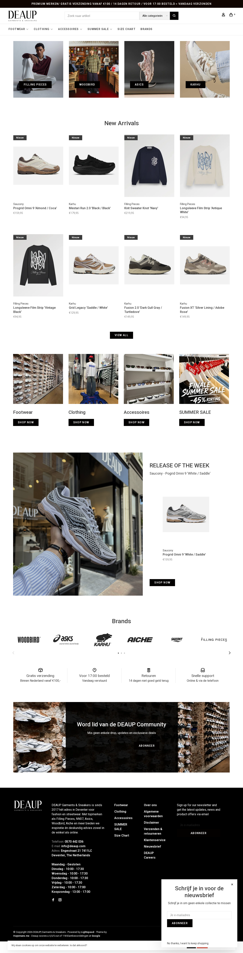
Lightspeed (87, 932)
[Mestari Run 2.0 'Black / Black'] (94, 166)
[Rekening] (224, 15)
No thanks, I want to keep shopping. (188, 943)
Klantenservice (155, 840)
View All (121, 335)
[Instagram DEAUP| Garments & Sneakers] (60, 900)
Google (96, 935)
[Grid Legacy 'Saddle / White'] (94, 266)
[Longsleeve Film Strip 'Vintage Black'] (38, 266)
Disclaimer (151, 822)
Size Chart (127, 29)
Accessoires (68, 29)
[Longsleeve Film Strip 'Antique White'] (205, 166)
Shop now (162, 582)
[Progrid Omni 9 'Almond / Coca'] (38, 166)
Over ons (150, 805)
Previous (13, 653)
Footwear (17, 29)
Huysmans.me (21, 935)
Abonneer (147, 745)
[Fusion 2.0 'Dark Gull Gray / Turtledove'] (149, 266)
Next (230, 653)
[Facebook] (53, 900)
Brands (146, 29)
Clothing (41, 29)
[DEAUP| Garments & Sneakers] (27, 806)
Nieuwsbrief (152, 846)
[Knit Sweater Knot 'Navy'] (149, 166)
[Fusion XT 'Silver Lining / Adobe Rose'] (205, 266)
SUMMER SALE (98, 29)
